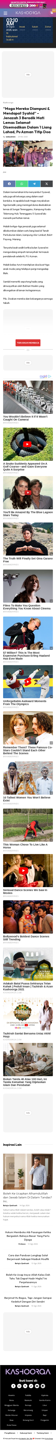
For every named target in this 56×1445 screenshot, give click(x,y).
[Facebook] (13, 1386)
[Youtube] (37, 1386)
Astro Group (49, 1438)
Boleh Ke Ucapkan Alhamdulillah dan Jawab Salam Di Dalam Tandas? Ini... (27, 1197)
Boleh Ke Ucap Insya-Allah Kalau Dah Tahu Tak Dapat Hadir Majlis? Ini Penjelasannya (28, 1278)
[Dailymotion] (43, 1386)
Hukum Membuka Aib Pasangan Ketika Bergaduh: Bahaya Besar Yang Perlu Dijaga (28, 1235)
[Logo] (28, 12)
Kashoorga (8, 102)
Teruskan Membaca (28, 342)
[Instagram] (19, 1386)
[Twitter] (25, 1386)
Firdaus (22, 1244)
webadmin (11, 137)
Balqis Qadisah (10, 1205)
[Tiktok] (31, 1386)
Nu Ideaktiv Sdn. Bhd (25, 1438)
